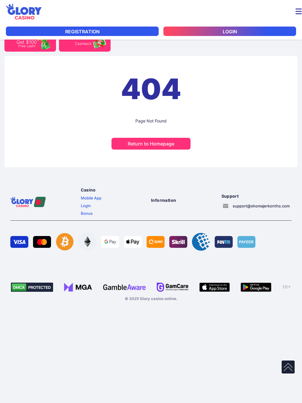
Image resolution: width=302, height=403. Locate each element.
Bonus (87, 213)
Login (86, 205)
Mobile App (91, 198)
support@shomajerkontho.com (261, 206)
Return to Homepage (151, 144)
